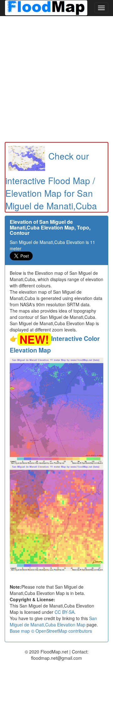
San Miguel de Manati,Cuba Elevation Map (53, 621)
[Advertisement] (56, 79)
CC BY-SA (64, 612)
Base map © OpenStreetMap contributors (51, 631)
